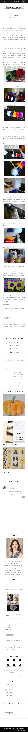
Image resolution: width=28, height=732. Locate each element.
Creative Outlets (16, 352)
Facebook (8, 661)
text (7, 632)
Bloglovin (14, 666)
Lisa (10, 486)
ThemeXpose (13, 728)
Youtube (19, 666)
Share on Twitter (15, 345)
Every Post (9, 625)
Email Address (9, 620)
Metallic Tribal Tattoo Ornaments (11, 471)
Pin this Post (15, 348)
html (7, 631)
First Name (8, 615)
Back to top (21, 730)
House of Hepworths (7, 326)
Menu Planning (8, 695)
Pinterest (8, 666)
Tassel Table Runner (10, 444)
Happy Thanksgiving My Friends (13, 418)
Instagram (20, 661)
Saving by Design (9, 698)
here (9, 57)
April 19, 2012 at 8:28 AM (14, 488)
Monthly (8, 627)
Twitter (14, 661)
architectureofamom (19, 367)
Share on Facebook (14, 342)
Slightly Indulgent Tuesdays (7, 324)
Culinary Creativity (9, 689)
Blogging (7, 684)
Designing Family (9, 692)
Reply (24, 496)
